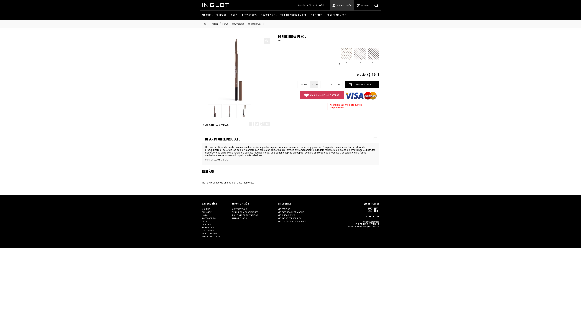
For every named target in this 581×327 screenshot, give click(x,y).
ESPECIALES (208, 230)
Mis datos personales (290, 218)
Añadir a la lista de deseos (324, 95)
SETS (204, 221)
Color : (303, 84)
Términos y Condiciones (245, 212)
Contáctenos (239, 209)
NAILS (234, 15)
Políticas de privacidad (245, 215)
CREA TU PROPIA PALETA (293, 15)
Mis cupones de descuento (292, 221)
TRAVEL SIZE (268, 15)
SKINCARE (221, 15)
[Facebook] (376, 210)
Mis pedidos (284, 209)
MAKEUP (206, 15)
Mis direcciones (286, 215)
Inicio (204, 24)
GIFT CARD (316, 15)
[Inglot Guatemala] (215, 5)
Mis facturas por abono (291, 212)
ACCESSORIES (249, 15)
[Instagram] (370, 210)
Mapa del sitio (240, 218)
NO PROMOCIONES (211, 236)
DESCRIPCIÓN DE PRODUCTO (222, 139)
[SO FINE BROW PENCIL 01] (215, 111)
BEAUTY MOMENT (336, 15)
